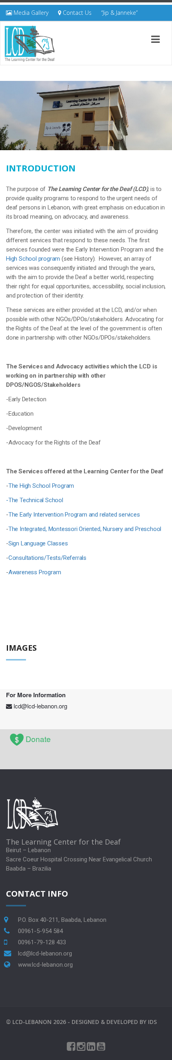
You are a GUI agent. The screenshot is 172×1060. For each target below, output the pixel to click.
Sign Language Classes (38, 543)
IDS (152, 1022)
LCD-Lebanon (32, 1022)
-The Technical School (34, 500)
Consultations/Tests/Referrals (47, 557)
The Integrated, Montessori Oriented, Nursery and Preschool (84, 529)
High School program (33, 258)
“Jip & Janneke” (119, 12)
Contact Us (76, 12)
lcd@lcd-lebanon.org (40, 706)
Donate (38, 738)
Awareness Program (34, 572)
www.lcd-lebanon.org (45, 964)
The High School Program (41, 485)
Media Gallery (30, 12)
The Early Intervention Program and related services (74, 514)
